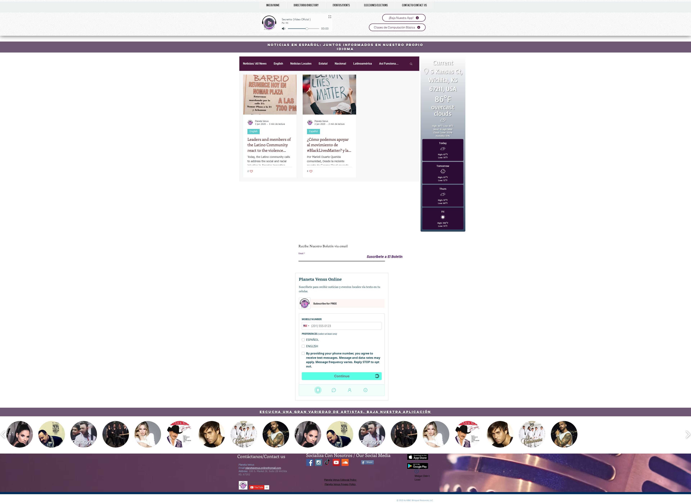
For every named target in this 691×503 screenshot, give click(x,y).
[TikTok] (327, 462)
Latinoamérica (362, 63)
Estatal (323, 63)
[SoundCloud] (345, 462)
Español (313, 131)
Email (301, 253)
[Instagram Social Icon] (318, 462)
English (278, 63)
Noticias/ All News (255, 63)
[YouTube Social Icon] (336, 462)
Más (382, 63)
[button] (19, 434)
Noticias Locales (300, 63)
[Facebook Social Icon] (309, 462)
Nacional (340, 63)
